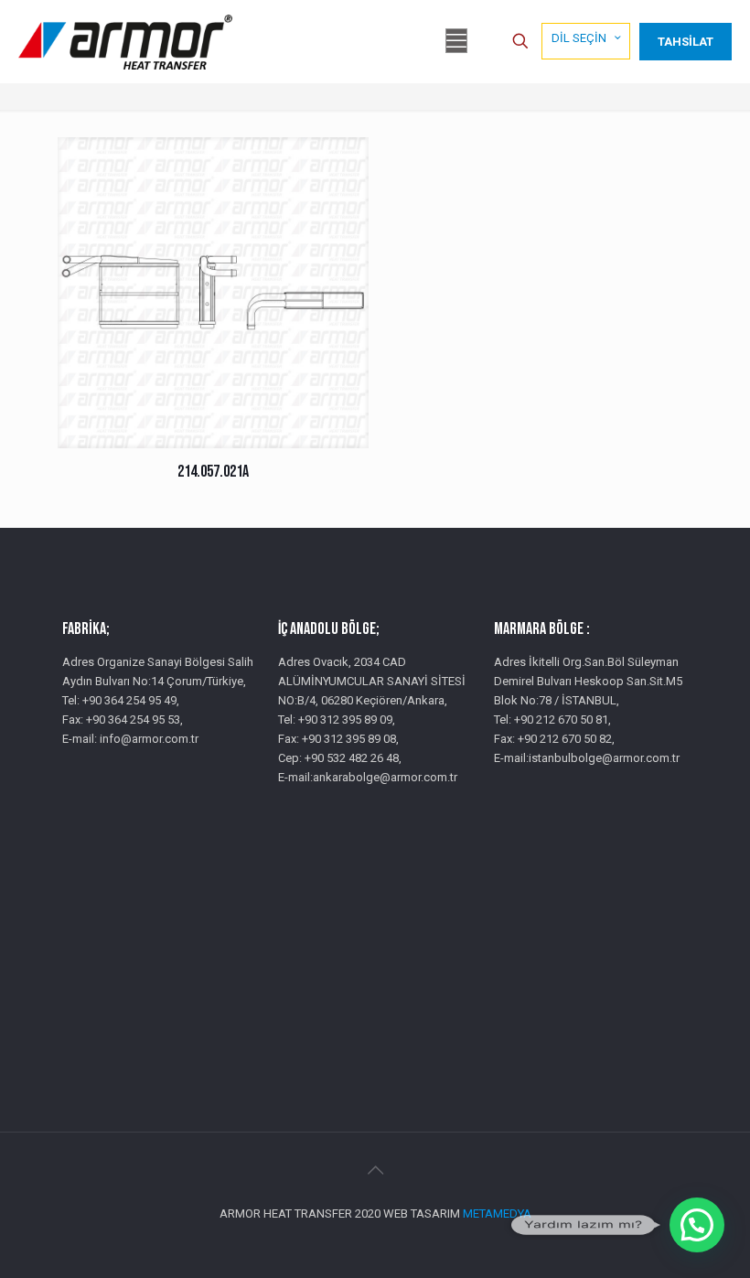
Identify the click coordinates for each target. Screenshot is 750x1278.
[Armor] (125, 41)
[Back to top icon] (375, 1170)
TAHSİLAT (685, 41)
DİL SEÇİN (579, 38)
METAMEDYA (497, 1213)
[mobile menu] (456, 41)
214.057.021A (213, 471)
